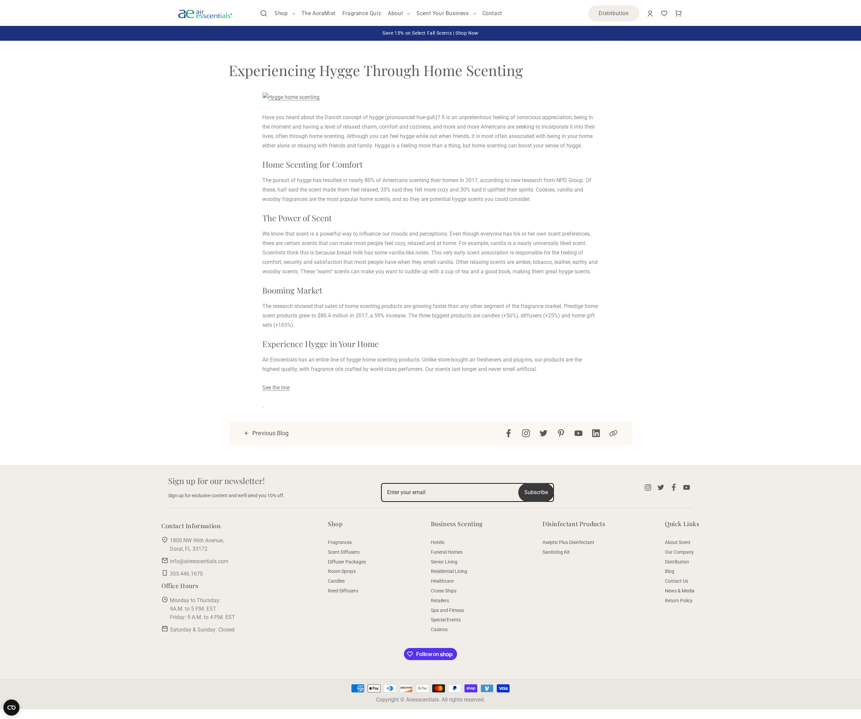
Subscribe (536, 492)
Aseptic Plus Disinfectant (568, 542)
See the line (276, 387)
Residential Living (449, 571)
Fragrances (340, 542)
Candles (336, 581)
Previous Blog (270, 433)
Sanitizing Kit (556, 552)
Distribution (614, 13)
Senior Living (444, 561)
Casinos (439, 629)
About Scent (677, 542)
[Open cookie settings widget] (11, 707)
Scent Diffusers (344, 552)
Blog (669, 571)
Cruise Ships (443, 590)
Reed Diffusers (343, 590)
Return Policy (678, 600)
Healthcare (442, 581)
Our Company (679, 552)
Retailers (440, 600)
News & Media (680, 590)
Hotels (437, 542)
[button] (263, 13)
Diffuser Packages (347, 561)
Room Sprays (342, 571)
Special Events (446, 619)
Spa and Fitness (447, 610)
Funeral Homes (446, 552)
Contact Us (676, 581)
